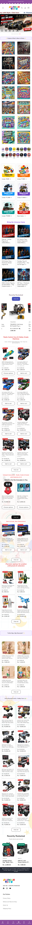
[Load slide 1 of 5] (12, 34)
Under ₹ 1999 (6, 197)
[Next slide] (22, 34)
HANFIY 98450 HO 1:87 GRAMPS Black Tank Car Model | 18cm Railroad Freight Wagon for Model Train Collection (22, 540)
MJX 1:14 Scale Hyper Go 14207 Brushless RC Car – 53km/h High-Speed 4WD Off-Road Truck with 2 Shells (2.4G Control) (7, 721)
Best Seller (20, 216)
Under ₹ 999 (21, 179)
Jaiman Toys (8, 917)
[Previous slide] (9, 34)
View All (16, 299)
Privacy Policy (6, 898)
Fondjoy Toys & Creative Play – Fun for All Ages (23, 262)
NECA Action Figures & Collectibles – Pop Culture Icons (8, 284)
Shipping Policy (7, 908)
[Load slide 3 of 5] (16, 34)
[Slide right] (19, 513)
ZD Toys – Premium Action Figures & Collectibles (23, 284)
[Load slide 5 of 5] (20, 34)
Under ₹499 (5, 179)
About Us (5, 905)
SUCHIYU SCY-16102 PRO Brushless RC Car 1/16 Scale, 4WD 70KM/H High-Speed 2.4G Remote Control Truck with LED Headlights (23, 721)
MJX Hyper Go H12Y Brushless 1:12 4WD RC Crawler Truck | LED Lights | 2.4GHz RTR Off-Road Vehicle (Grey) (8, 746)
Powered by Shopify (16, 917)
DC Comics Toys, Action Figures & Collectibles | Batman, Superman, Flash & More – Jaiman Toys (23, 241)
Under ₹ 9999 (6, 216)
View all (16, 469)
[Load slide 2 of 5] (14, 34)
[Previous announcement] (2, 1)
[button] (3, 8)
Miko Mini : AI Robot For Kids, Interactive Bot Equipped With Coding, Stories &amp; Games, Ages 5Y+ (23, 497)
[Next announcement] (29, 1)
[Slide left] (12, 513)
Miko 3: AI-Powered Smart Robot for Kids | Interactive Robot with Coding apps (8, 497)
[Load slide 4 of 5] (18, 34)
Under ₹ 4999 (21, 197)
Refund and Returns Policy (10, 901)
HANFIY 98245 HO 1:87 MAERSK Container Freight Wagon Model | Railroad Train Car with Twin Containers (8, 540)
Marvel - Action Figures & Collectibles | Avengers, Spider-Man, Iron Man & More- (7, 241)
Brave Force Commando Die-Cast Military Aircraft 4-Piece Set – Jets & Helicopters (8, 587)
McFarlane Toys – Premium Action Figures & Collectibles (7, 262)
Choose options (8, 373)
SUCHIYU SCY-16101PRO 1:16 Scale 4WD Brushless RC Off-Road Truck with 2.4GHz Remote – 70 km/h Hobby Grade (23, 795)
